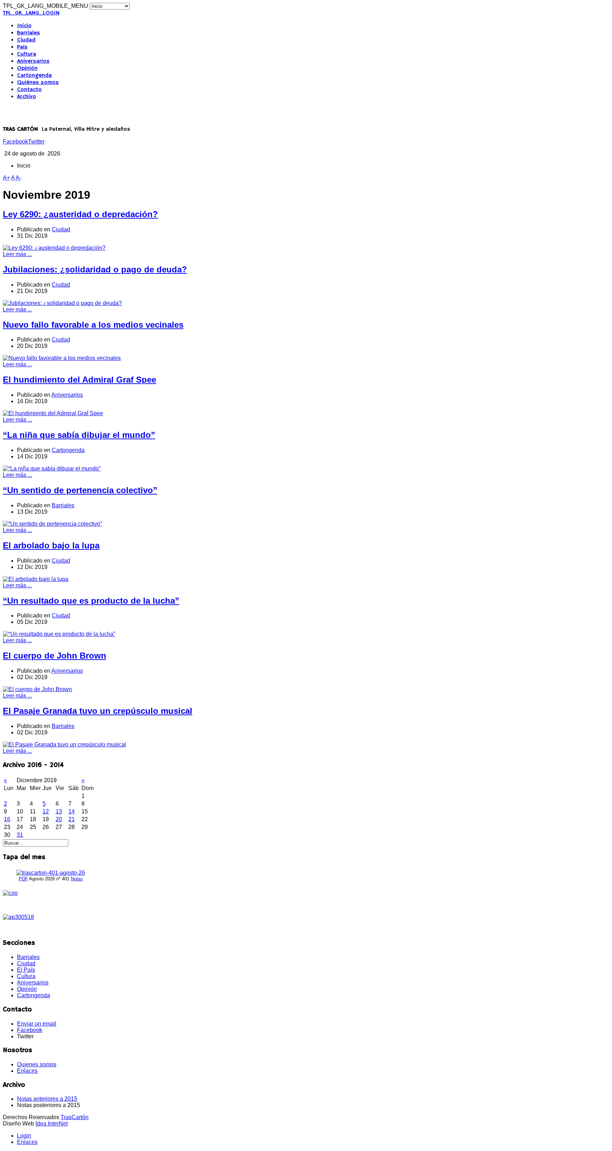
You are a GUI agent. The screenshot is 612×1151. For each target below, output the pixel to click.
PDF (23, 878)
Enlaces (27, 1071)
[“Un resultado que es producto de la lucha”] (59, 634)
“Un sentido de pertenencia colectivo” (80, 490)
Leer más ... (17, 254)
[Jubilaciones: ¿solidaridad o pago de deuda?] (62, 303)
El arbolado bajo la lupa (51, 545)
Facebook (15, 142)
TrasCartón (75, 1117)
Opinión (27, 68)
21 (71, 819)
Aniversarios (33, 61)
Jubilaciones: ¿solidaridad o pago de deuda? (95, 269)
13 (59, 811)
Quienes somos (36, 1064)
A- (18, 178)
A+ (6, 178)
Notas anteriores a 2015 (47, 1099)
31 (20, 835)
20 (59, 819)
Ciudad (26, 40)
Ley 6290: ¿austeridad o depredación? (80, 214)
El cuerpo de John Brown (54, 655)
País (22, 47)
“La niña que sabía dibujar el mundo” (79, 435)
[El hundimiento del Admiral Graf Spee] (53, 413)
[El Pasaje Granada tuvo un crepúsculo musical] (64, 744)
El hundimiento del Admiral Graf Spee (79, 379)
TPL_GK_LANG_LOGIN (31, 13)
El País (26, 970)
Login (24, 1136)
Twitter (36, 142)
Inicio (24, 25)
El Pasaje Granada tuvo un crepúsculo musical (97, 711)
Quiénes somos (38, 82)
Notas (77, 878)
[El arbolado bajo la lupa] (35, 579)
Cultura (26, 54)
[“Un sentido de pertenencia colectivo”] (52, 524)
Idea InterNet (51, 1124)
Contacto (29, 89)
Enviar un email (36, 1024)
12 (45, 811)
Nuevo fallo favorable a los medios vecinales (93, 324)
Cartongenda (34, 75)
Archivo (26, 96)
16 (7, 819)
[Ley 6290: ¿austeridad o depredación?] (54, 248)
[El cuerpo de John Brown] (37, 689)
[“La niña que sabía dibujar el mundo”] (52, 469)
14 (71, 811)
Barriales (28, 32)
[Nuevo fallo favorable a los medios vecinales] (62, 358)
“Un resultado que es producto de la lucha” (91, 600)
